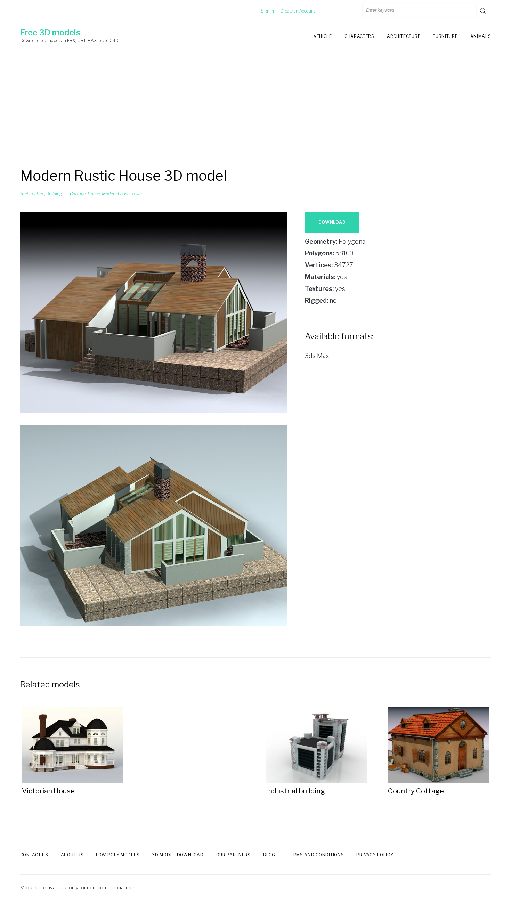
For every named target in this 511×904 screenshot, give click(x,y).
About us (72, 854)
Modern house (116, 193)
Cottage (78, 193)
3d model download (177, 854)
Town (136, 193)
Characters (359, 36)
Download (332, 222)
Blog (269, 854)
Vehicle (323, 36)
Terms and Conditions (316, 854)
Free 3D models (50, 33)
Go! (484, 10)
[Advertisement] (255, 103)
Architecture (403, 36)
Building (54, 193)
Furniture (445, 36)
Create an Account (297, 11)
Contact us (34, 854)
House (94, 193)
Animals (480, 36)
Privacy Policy (374, 854)
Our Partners (233, 854)
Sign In (267, 11)
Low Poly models (117, 854)
